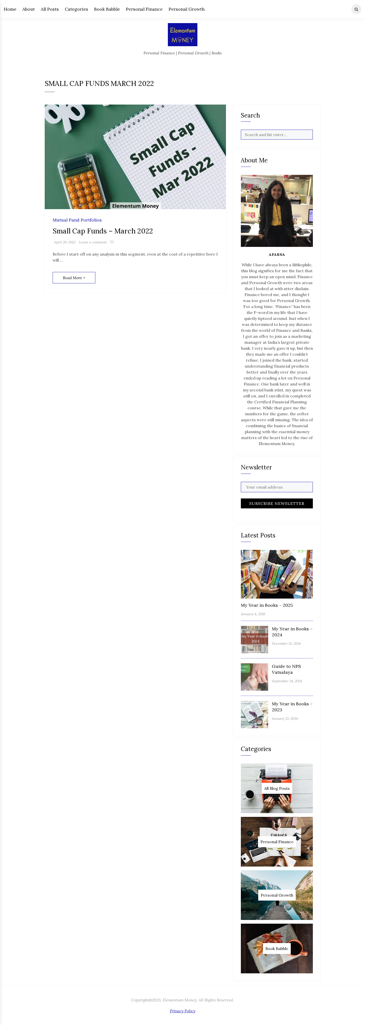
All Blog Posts (277, 788)
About (28, 9)
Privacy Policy (182, 1010)
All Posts (50, 9)
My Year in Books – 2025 (267, 605)
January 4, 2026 (253, 614)
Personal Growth (187, 9)
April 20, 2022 (64, 242)
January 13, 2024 (285, 718)
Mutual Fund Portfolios (77, 220)
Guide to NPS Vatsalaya (286, 669)
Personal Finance (144, 9)
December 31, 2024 (286, 643)
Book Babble (107, 9)
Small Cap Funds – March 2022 (103, 231)
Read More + (74, 277)
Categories (76, 9)
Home (10, 9)
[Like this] (112, 242)
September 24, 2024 (287, 681)
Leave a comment (93, 242)
